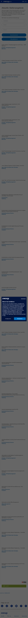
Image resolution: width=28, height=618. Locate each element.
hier (4, 315)
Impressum (23, 298)
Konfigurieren (8, 318)
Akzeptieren (19, 318)
